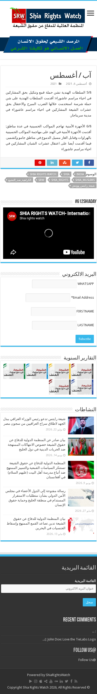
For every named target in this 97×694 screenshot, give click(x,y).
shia (66, 174)
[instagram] (36, 681)
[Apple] (41, 681)
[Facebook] (71, 681)
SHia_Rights (59, 180)
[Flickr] (56, 681)
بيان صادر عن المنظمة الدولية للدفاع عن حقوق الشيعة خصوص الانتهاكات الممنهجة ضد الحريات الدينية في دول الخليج (36, 444)
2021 (53, 84)
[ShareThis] (46, 681)
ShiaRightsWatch (58, 675)
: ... (94, 631)
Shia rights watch (43, 174)
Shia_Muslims (85, 180)
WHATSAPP (86, 284)
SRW (41, 180)
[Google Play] (31, 681)
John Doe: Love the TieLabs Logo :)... (69, 639)
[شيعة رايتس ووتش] (48, 16)
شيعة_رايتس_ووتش (83, 185)
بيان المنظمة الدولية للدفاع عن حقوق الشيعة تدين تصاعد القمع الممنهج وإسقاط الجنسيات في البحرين (36, 523)
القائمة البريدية (85, 581)
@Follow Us (84, 650)
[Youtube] (51, 681)
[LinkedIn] (61, 681)
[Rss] (76, 681)
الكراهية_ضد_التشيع (19, 180)
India (80, 174)
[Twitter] (66, 681)
